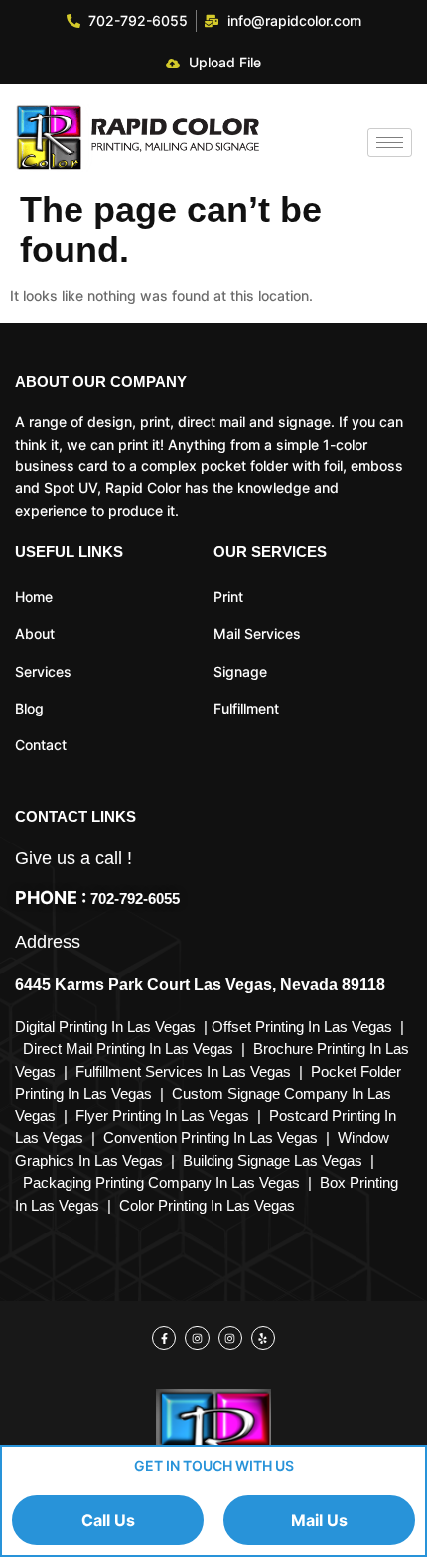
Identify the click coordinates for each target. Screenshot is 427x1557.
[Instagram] (197, 1338)
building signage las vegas (272, 1160)
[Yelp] (263, 1338)
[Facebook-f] (164, 1338)
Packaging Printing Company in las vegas (161, 1182)
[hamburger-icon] (389, 142)
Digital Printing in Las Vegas (107, 1026)
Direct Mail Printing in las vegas (128, 1048)
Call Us (108, 1520)
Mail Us (319, 1520)
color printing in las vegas (207, 1205)
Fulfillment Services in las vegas (187, 1071)
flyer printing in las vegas (162, 1115)
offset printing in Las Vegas (302, 1026)
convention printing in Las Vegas (210, 1137)
